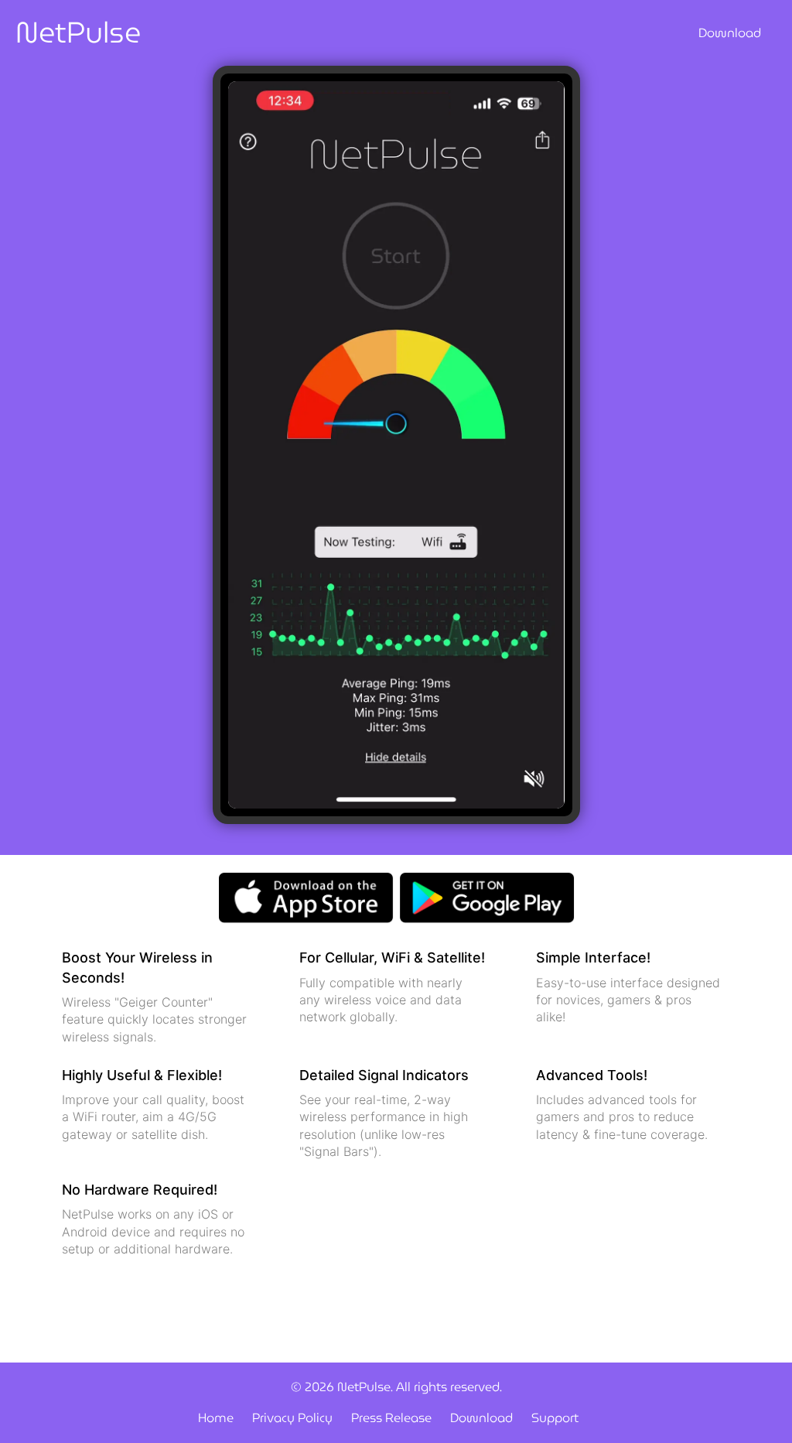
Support (555, 1418)
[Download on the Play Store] (487, 896)
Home (216, 1418)
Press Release (391, 1418)
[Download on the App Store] (305, 896)
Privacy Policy (292, 1418)
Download (729, 33)
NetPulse (78, 32)
